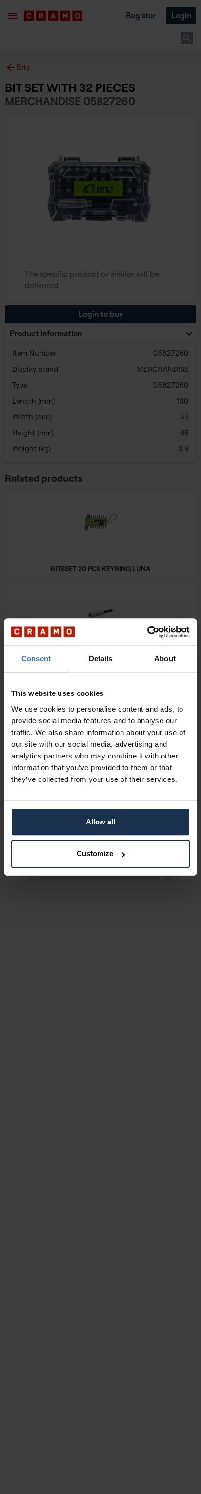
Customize (95, 853)
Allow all (100, 822)
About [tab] (165, 658)
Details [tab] (101, 658)
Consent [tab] (36, 658)
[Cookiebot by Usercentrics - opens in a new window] (147, 632)
